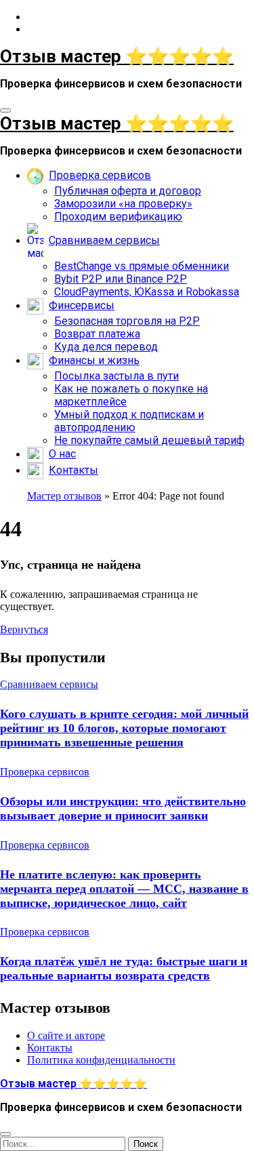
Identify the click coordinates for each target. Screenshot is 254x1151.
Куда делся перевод (106, 346)
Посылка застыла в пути (116, 375)
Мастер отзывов (64, 496)
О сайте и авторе (66, 1035)
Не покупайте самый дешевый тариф (149, 440)
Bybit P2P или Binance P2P (120, 278)
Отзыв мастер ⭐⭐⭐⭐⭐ (117, 56)
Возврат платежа (97, 333)
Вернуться (24, 629)
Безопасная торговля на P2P (127, 321)
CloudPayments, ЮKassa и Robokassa (146, 291)
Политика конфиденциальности (101, 1060)
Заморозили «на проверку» (123, 203)
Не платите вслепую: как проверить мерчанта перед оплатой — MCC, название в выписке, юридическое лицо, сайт (124, 889)
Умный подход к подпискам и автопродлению (129, 421)
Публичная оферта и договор (127, 190)
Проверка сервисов (44, 772)
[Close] (5, 1134)
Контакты (49, 1047)
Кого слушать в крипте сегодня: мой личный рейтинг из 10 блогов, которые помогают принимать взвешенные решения (124, 728)
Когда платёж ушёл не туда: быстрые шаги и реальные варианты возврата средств (123, 968)
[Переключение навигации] (5, 110)
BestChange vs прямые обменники (141, 266)
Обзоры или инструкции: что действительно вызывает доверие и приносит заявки (123, 808)
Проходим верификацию (118, 216)
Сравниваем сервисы (49, 684)
